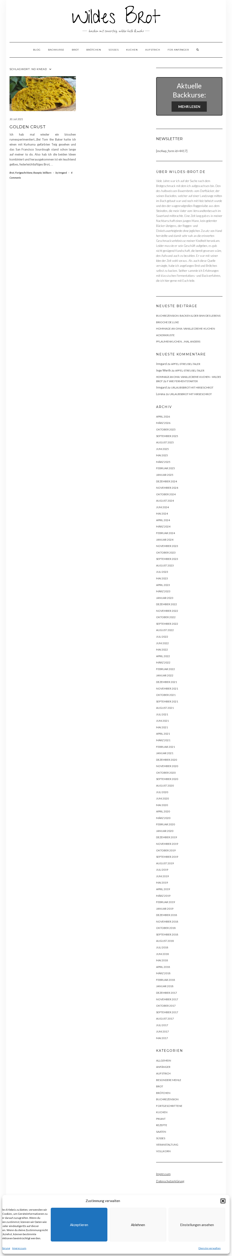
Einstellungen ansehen (197, 1225)
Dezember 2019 (166, 837)
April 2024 (163, 520)
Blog (37, 49)
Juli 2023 (162, 571)
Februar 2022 (165, 669)
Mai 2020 (162, 805)
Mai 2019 (162, 882)
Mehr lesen (189, 106)
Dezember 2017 (166, 992)
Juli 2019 (162, 869)
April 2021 (163, 733)
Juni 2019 (162, 876)
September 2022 (167, 623)
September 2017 (167, 1012)
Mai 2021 (162, 727)
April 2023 (163, 585)
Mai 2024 (162, 513)
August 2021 (165, 707)
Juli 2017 (162, 1025)
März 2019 (163, 895)
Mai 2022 (162, 649)
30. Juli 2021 (16, 119)
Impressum (19, 1248)
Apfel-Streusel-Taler (185, 364)
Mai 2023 (162, 578)
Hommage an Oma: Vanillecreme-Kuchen (185, 328)
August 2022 (165, 630)
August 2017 (165, 1018)
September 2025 (167, 436)
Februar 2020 (165, 824)
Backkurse (56, 49)
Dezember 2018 (166, 915)
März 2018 (163, 973)
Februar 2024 (165, 533)
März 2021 (163, 740)
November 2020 (167, 766)
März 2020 (163, 818)
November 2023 (167, 546)
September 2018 (167, 934)
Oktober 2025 (166, 429)
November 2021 (167, 688)
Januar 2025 (164, 474)
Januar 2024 (164, 539)
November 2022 (167, 610)
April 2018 (163, 967)
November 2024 (167, 487)
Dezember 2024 (166, 481)
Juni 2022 (162, 643)
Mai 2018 (162, 960)
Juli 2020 (162, 792)
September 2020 (167, 779)
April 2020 (163, 811)
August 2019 (165, 863)
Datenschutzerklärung (170, 1181)
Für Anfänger (178, 49)
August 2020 (165, 785)
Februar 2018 (165, 979)
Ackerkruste (165, 335)
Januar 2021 (164, 753)
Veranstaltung (167, 1144)
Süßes (114, 49)
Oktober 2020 (166, 772)
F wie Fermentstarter (182, 381)
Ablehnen (138, 1225)
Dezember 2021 (166, 682)
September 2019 (167, 856)
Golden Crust (28, 126)
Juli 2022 (162, 636)
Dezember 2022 (166, 604)
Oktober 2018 (166, 928)
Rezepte (37, 172)
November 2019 (167, 843)
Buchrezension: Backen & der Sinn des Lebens (188, 315)
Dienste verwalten (209, 1248)
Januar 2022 (164, 675)
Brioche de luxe (167, 322)
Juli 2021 (162, 714)
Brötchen (93, 49)
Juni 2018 (162, 954)
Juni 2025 (162, 449)
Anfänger (163, 1067)
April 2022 (163, 656)
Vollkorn (47, 172)
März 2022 (163, 662)
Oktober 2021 (166, 695)
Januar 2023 (164, 598)
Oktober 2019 (166, 850)
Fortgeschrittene (23, 172)
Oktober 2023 (166, 552)
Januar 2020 (164, 831)
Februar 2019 (165, 902)
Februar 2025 (165, 468)
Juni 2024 (162, 507)
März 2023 (163, 591)
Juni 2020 (162, 798)
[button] (223, 1201)
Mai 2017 (162, 1038)
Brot (75, 49)
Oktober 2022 (166, 617)
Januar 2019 (164, 908)
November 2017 (167, 999)
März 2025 (163, 462)
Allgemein (163, 1060)
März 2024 (163, 526)
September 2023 (167, 559)
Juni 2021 (162, 720)
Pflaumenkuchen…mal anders (178, 341)
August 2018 (165, 941)
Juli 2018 (162, 947)
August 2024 (165, 500)
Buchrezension (167, 1099)
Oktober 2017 (166, 1005)
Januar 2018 (164, 986)
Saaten (161, 1131)
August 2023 (165, 565)
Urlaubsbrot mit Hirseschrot (192, 387)
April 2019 (163, 889)
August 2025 (165, 442)
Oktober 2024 (166, 494)
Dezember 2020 (166, 759)
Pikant (161, 1118)
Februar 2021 (165, 746)
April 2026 (163, 416)
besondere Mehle (168, 1080)
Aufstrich (152, 49)
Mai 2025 (162, 455)
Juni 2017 (162, 1031)
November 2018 (167, 921)
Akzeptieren (79, 1225)
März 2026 (163, 423)
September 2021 (167, 701)
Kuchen (132, 49)
